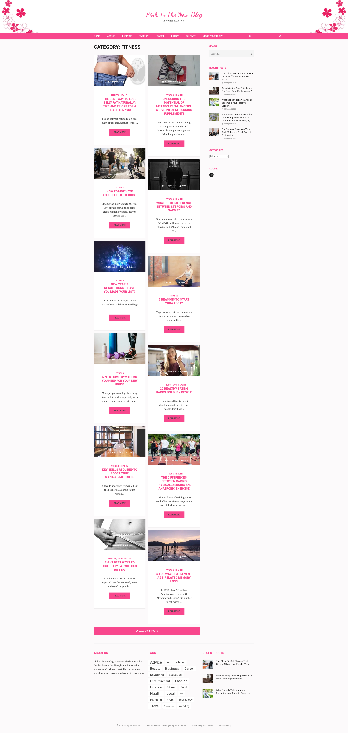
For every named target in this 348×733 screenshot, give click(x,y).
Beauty (155, 668)
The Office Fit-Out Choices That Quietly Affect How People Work (238, 76)
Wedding (184, 706)
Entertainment (160, 681)
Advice (111, 36)
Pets (181, 693)
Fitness (115, 95)
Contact (190, 36)
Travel (154, 706)
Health (160, 36)
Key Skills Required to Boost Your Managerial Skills (119, 473)
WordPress (208, 725)
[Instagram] (250, 36)
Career (115, 466)
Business (127, 36)
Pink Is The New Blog (174, 14)
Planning (156, 699)
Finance (156, 687)
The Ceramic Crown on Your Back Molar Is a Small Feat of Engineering (236, 132)
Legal (171, 693)
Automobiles (176, 662)
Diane (129, 82)
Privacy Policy (225, 725)
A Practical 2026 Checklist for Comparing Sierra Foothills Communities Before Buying (237, 117)
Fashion (143, 36)
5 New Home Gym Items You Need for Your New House (120, 380)
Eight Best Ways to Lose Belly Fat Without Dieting (120, 566)
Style (170, 700)
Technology (185, 699)
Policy (175, 36)
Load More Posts (148, 631)
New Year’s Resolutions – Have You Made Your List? (120, 288)
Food (174, 385)
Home (97, 36)
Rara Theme (180, 725)
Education (175, 674)
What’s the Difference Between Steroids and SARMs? (174, 206)
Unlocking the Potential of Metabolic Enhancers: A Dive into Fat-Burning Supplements (174, 106)
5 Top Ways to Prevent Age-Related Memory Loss (174, 577)
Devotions (157, 675)
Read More (120, 132)
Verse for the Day (213, 36)
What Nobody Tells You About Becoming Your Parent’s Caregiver (237, 102)
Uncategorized (169, 706)
